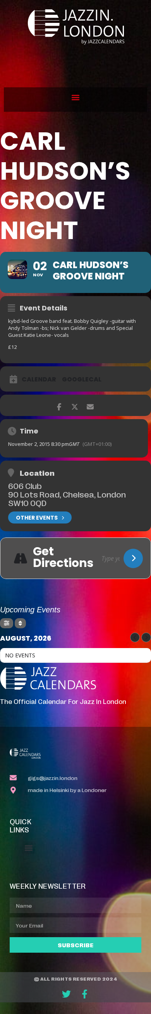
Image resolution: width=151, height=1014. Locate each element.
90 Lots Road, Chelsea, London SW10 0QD (67, 498)
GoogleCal (81, 379)
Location (37, 472)
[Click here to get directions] (133, 558)
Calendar (39, 379)
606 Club (25, 485)
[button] (75, 97)
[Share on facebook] (59, 405)
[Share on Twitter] (74, 405)
